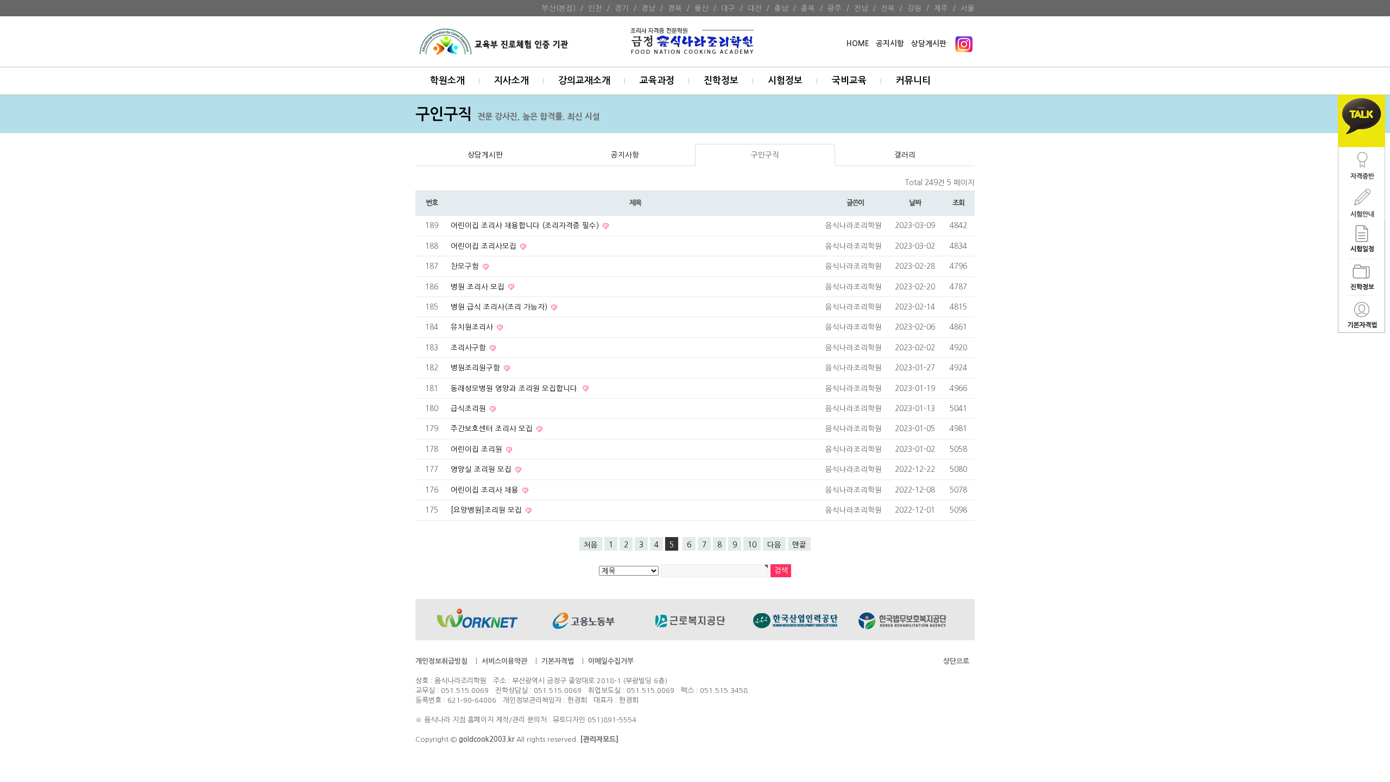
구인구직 (765, 155)
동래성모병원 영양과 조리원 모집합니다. (516, 388)
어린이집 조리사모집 (485, 246)
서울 (968, 8)
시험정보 (785, 80)
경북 (675, 8)
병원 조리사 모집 (479, 287)
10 (752, 544)
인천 (595, 8)
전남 (861, 8)
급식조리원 (469, 408)
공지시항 (890, 43)
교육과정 (657, 80)
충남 (781, 8)
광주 (834, 8)
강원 (914, 8)
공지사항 (625, 155)
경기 (622, 8)
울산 (701, 8)
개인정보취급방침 (441, 661)
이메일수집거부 (611, 661)
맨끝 (799, 544)
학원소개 (447, 80)
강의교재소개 (584, 80)
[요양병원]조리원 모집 (487, 510)
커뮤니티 (913, 80)
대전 (755, 8)
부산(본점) (559, 8)
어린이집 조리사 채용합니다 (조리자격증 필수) (526, 225)
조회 (958, 202)
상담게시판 (928, 43)
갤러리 (904, 155)
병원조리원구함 (476, 367)
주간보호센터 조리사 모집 (493, 428)
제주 (941, 8)
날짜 (914, 202)
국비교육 (849, 80)
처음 (591, 544)
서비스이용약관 (504, 661)
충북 (808, 8)
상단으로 (956, 661)
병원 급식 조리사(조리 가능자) (500, 307)
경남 (648, 8)
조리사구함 (469, 347)
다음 (774, 544)
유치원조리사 (473, 327)
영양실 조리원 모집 (482, 469)
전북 (888, 8)
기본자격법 (557, 661)
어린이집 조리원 (477, 449)
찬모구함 (466, 266)
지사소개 (511, 80)
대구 (728, 8)
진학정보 (721, 80)
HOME (857, 43)
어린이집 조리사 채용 (486, 490)
